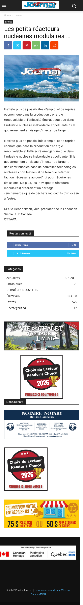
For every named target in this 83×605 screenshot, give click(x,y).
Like (74, 244)
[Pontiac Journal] (40, 5)
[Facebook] (8, 45)
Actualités (13, 278)
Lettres (19, 15)
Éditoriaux (13, 296)
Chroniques (14, 284)
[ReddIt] (54, 45)
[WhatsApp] (36, 45)
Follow (71, 253)
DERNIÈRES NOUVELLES (22, 290)
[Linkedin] (45, 45)
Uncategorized (16, 308)
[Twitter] (17, 45)
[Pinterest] (27, 45)
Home (7, 15)
